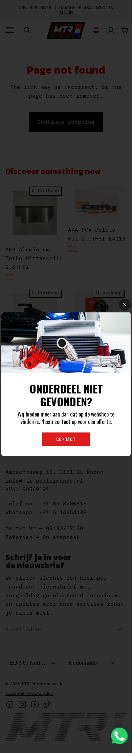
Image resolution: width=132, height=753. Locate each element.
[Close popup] (125, 305)
